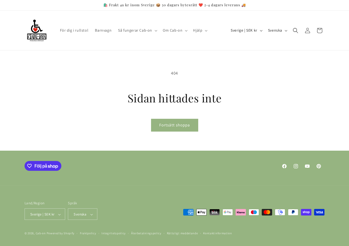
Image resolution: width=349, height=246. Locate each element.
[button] (137, 30)
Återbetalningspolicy (146, 233)
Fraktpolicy (88, 233)
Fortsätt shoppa (174, 124)
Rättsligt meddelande (182, 233)
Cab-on (41, 233)
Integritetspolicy (113, 233)
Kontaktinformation (217, 233)
